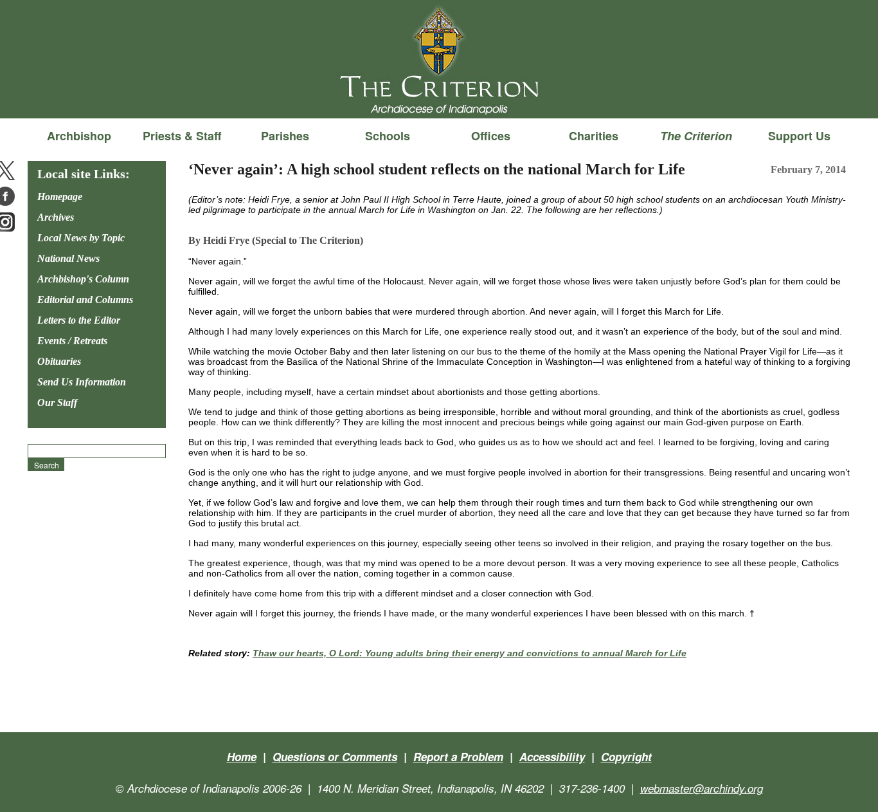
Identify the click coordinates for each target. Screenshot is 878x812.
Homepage (59, 196)
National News (68, 258)
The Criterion (439, 97)
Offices (490, 135)
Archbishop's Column (83, 278)
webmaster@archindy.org (701, 788)
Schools (387, 135)
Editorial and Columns (85, 299)
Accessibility (552, 756)
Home (241, 756)
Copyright (626, 756)
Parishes (285, 135)
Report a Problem (458, 756)
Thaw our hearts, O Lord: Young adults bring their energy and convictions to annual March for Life (469, 653)
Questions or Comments (335, 756)
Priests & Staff (182, 135)
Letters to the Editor (78, 320)
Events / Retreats (72, 340)
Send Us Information (81, 381)
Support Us (799, 135)
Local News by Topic (81, 237)
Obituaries (59, 361)
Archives (55, 217)
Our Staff (57, 402)
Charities (593, 135)
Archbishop (79, 135)
